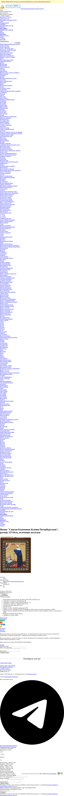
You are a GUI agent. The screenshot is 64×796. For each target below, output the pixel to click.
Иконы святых (4, 275)
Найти (18, 42)
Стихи (1, 224)
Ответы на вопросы (5, 173)
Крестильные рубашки (6, 365)
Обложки (2, 446)
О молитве (3, 79)
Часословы (3, 96)
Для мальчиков (4, 363)
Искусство (3, 137)
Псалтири (2, 157)
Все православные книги (6, 60)
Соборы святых (4, 293)
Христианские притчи (6, 136)
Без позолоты (3, 418)
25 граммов (3, 394)
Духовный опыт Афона (6, 200)
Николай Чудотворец (5, 276)
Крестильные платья (5, 367)
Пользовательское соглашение (8, 747)
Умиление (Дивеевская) (6, 268)
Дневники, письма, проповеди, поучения (11, 133)
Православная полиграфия (7, 432)
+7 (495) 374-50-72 (5, 15)
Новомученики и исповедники (8, 116)
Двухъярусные (4, 344)
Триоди (2, 95)
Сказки (2, 234)
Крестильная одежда (5, 360)
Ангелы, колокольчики (6, 462)
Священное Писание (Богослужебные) (10, 91)
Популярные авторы (5, 210)
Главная (2, 525)
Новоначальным (4, 122)
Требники (2, 94)
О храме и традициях (5, 125)
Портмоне (2, 445)
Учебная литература (5, 228)
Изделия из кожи (4, 438)
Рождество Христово (5, 457)
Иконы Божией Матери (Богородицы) (10, 246)
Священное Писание (5, 156)
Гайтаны (2, 329)
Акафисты (3, 75)
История (2, 142)
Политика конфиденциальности (8, 745)
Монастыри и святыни (6, 503)
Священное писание (5, 61)
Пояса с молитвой (5, 378)
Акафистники (3, 163)
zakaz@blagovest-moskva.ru (11, 676)
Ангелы (2, 425)
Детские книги (4, 211)
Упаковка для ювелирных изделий (9, 419)
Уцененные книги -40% (6, 52)
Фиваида (2, 399)
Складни (2, 316)
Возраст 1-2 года (4, 371)
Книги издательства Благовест (8, 154)
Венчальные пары (5, 317)
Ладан (1, 388)
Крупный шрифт (4, 208)
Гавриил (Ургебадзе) (5, 184)
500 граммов (3, 396)
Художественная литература (7, 227)
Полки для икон (4, 338)
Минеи (2, 84)
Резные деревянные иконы (7, 306)
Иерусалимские (4, 387)
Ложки (2, 428)
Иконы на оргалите (5, 313)
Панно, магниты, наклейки (7, 429)
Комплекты (3, 178)
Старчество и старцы (5, 197)
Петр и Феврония (4, 290)
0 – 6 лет (2, 214)
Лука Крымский (4, 283)
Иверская (2, 251)
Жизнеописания (4, 119)
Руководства (3, 89)
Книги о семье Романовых (7, 201)
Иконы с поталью (4, 307)
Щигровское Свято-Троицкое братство (13, 581)
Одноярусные (3, 343)
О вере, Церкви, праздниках (7, 220)
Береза (1, 353)
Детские (2, 174)
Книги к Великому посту (6, 474)
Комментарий (3, 781)
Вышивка (2, 487)
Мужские (2, 442)
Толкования (3, 101)
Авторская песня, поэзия (6, 497)
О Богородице (4, 188)
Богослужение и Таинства (7, 169)
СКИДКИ (2, 24)
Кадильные (3, 384)
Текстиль (2, 327)
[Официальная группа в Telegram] (32, 744)
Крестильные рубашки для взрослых (10, 372)
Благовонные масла (5, 405)
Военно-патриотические (6, 183)
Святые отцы (3, 105)
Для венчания (3, 358)
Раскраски (2, 229)
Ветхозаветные (4, 108)
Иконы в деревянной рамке (7, 300)
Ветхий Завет (3, 64)
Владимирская (4, 248)
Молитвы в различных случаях (8, 78)
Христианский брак (5, 147)
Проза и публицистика (6, 176)
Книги (2, 459)
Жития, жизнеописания (6, 221)
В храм (2, 323)
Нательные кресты (5, 413)
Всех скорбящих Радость (6, 258)
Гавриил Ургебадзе (5, 286)
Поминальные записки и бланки (8, 337)
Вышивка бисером (5, 452)
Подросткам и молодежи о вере (8, 191)
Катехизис (3, 130)
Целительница (4, 272)
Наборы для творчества (6, 436)
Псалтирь (2, 69)
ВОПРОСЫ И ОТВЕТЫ (6, 30)
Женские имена (4, 296)
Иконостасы (3, 348)
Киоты (2, 408)
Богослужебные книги (6, 81)
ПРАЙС (2, 32)
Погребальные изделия (6, 374)
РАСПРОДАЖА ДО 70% (6, 25)
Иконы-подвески (4, 415)
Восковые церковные (5, 381)
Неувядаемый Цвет (5, 269)
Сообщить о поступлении (4, 595)
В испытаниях (4, 181)
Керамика (2, 423)
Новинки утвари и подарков (7, 57)
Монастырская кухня (5, 203)
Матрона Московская (5, 287)
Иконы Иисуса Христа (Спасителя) (9, 245)
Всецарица (3, 259)
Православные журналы (6, 241)
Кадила (2, 326)
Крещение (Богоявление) (6, 472)
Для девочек (3, 364)
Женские (2, 443)
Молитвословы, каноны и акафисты (9, 72)
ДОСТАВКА (3, 28)
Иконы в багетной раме (6, 312)
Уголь (1, 406)
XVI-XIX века (4, 113)
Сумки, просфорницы (6, 377)
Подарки (2, 460)
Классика (2, 239)
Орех (1, 354)
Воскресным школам (5, 205)
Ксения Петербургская (6, 289)
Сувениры (3, 466)
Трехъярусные (3, 346)
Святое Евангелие (5, 67)
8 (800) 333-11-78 (4, 18)
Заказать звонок (4, 783)
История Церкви (4, 140)
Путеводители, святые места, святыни (10, 150)
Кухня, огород (4, 152)
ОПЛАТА (2, 27)
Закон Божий (3, 71)
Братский (2, 402)
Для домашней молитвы (6, 382)
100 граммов (3, 389)
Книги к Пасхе (4, 479)
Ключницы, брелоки (5, 447)
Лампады (2, 333)
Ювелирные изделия (5, 412)
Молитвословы (4, 74)
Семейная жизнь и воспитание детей (10, 144)
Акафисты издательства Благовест (9, 161)
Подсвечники (3, 334)
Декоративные (4, 385)
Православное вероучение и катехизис (10, 170)
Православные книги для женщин (9, 193)
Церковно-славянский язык (7, 99)
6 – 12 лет (2, 215)
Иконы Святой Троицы (6, 244)
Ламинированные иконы (6, 304)
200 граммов (3, 392)
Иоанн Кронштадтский (6, 282)
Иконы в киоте (4, 303)
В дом (1, 330)
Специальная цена (5, 51)
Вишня (2, 355)
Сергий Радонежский (5, 279)
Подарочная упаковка (6, 453)
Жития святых (4, 106)
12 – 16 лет (3, 217)
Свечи (1, 380)
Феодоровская (4, 266)
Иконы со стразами (5, 310)
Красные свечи (4, 483)
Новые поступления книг (7, 55)
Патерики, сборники (5, 118)
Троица (2, 490)
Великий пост (3, 473)
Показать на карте (32, 674)
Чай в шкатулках (4, 470)
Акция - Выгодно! (5, 47)
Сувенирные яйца (5, 430)
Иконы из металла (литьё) (7, 309)
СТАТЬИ (2, 38)
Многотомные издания (6, 195)
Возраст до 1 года (4, 370)
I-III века (2, 109)
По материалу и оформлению (8, 299)
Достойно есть (4, 270)
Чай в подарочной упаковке (7, 449)
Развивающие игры (5, 435)
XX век (2, 115)
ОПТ (1, 31)
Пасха (1, 477)
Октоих (2, 86)
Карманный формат (5, 207)
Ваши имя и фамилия (5, 647)
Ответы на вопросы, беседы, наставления (11, 132)
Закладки (2, 439)
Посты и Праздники (5, 171)
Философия (3, 103)
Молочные (3, 351)
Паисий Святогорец (5, 285)
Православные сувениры (6, 422)
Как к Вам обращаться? (6, 777)
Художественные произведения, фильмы (11, 508)
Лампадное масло (4, 404)
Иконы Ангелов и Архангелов (8, 273)
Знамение (2, 255)
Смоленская (3, 252)
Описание (2, 631)
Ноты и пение (3, 98)
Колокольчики (4, 426)
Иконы (2, 481)
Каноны (2, 77)
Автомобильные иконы (6, 319)
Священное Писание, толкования (9, 507)
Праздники (3, 126)
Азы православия (4, 120)
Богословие (3, 102)
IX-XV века (3, 112)
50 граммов (3, 395)
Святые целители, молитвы (7, 204)
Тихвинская (3, 254)
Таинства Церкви (4, 128)
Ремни (1, 440)
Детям (1, 463)
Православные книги (5, 212)
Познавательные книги (6, 237)
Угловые (2, 341)
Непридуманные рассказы (7, 194)
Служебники (3, 92)
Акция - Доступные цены (7, 48)
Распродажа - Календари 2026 (8, 50)
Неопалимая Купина (5, 265)
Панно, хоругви (4, 320)
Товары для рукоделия (6, 450)
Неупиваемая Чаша (5, 263)
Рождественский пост (6, 456)
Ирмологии (3, 82)
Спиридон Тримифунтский (7, 278)
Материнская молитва (6, 187)
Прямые (2, 340)
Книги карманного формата (7, 177)
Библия (2, 62)
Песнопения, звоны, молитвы (8, 504)
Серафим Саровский (5, 280)
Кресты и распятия (5, 336)
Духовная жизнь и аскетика (7, 166)
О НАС (2, 37)
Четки (1, 409)
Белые (1, 350)
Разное (2, 505)
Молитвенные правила (6, 85)
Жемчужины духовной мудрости (8, 186)
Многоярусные (4, 347)
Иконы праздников (5, 297)
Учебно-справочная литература (8, 153)
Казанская (2, 249)
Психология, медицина (6, 149)
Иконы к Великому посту (7, 476)
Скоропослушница (5, 262)
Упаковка (2, 469)
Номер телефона (4, 778)
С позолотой (3, 416)
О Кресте (2, 190)
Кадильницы (3, 331)
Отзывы (2, 644)
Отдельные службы (5, 88)
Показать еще (3, 617)
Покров (2, 261)
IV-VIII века (3, 111)
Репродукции (3, 139)
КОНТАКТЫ (3, 34)
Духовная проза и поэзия (6, 135)
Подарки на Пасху (5, 480)
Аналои (2, 324)
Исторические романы (6, 198)
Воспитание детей (5, 146)
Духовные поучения (5, 500)
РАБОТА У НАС (4, 35)
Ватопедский (3, 398)
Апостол (2, 68)
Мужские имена (4, 295)
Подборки (2, 180)
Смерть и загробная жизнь (7, 129)
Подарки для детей (5, 433)
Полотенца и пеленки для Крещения (10, 368)
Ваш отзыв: (3, 651)
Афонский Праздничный (6, 401)
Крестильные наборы (5, 361)
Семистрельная (4, 256)
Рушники (2, 375)
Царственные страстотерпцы (7, 292)
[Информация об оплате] (32, 624)
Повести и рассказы (5, 225)
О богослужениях (4, 123)
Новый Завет (3, 65)
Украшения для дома (5, 467)
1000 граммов (3, 391)
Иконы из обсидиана (5, 314)
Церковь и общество (5, 143)
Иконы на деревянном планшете (8, 302)
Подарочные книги (5, 421)
